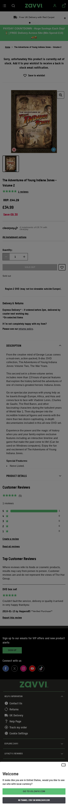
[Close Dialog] (63, 765)
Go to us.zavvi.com (34, 791)
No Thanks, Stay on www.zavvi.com (34, 800)
